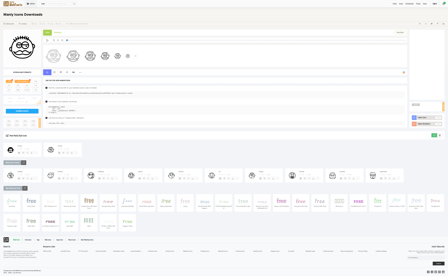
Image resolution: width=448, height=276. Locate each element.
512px (17, 125)
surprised (383, 171)
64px (25, 121)
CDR (26, 85)
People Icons (205, 251)
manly (20, 146)
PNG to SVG (47, 251)
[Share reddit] (425, 23)
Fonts (395, 4)
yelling (20, 171)
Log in (435, 3)
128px (33, 121)
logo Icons (59, 239)
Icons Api (291, 251)
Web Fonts (16, 239)
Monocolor (10, 24)
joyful (140, 171)
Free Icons (28, 239)
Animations (409, 4)
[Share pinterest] (437, 23)
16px (8, 121)
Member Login (310, 251)
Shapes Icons (275, 251)
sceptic (342, 171)
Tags (38, 239)
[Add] (19, 152)
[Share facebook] (420, 23)
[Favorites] (27, 152)
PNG (35, 81)
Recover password (347, 251)
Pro (73, 72)
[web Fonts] (25, 188)
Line (18, 90)
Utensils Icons (257, 251)
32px (17, 121)
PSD (35, 85)
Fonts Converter (101, 251)
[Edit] (23, 152)
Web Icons (48, 239)
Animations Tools (118, 251)
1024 (25, 125)
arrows (24, 24)
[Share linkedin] (442, 23)
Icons (401, 4)
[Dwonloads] (31, 152)
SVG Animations (22, 81)
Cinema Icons (240, 251)
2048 (33, 125)
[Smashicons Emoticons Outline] (23, 162)
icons (43, 4)
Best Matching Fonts (87, 239)
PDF (9, 85)
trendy (60, 171)
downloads (22, 111)
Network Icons (223, 251)
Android (26, 90)
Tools (425, 4)
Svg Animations (136, 251)
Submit (438, 263)
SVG (9, 81)
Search (74, 3)
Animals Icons (152, 251)
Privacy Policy (363, 251)
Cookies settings (381, 251)
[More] (35, 152)
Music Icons (72, 239)
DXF (9, 90)
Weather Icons (187, 251)
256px (9, 125)
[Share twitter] (431, 23)
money (301, 171)
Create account (328, 251)
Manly (416, 105)
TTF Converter (83, 251)
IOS (36, 90)
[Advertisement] (427, 65)
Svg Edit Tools (65, 251)
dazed (180, 171)
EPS (18, 85)
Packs (418, 4)
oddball (101, 171)
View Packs (400, 32)
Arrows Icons (170, 251)
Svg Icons (14, 4)
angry (261, 171)
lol (219, 171)
